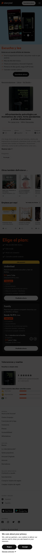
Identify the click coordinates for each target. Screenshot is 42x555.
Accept (25, 547)
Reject (9, 547)
